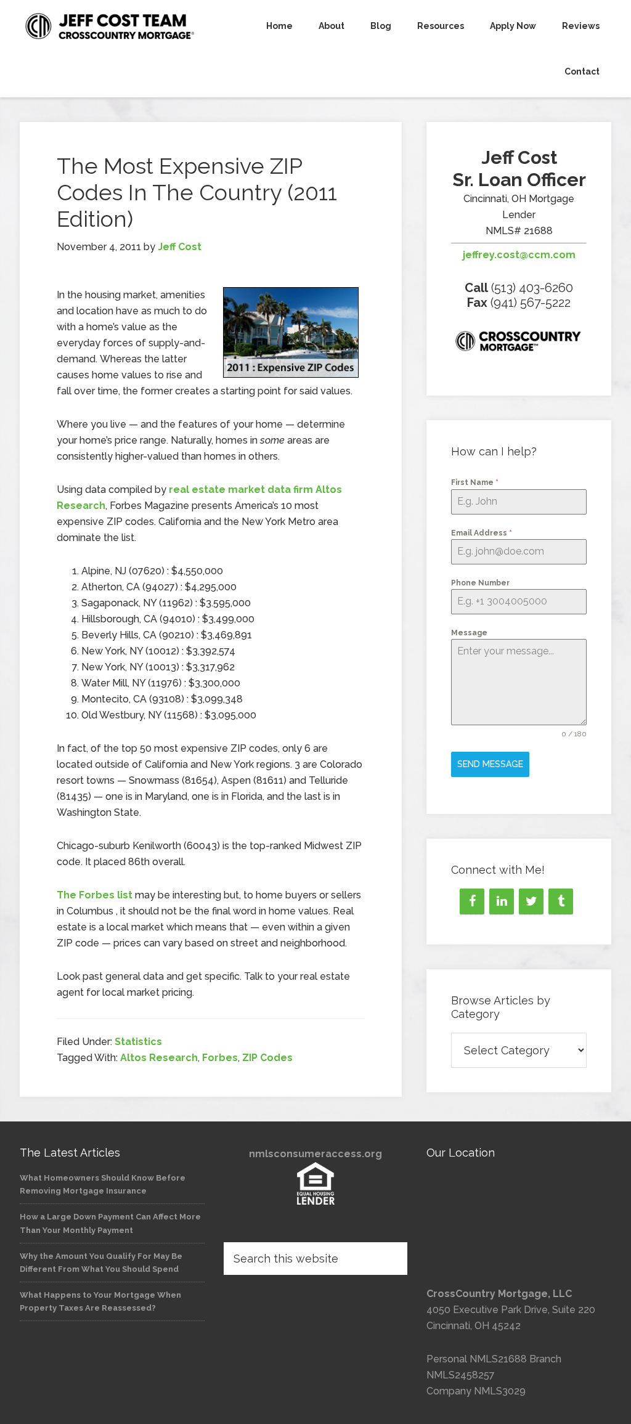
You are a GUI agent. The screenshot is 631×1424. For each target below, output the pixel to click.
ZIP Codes (267, 1058)
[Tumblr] (560, 901)
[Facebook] (472, 901)
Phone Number (480, 583)
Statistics (138, 1042)
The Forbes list (94, 895)
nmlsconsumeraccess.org (315, 1154)
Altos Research (159, 1058)
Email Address (481, 533)
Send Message (490, 764)
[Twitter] (531, 901)
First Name (475, 482)
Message (469, 633)
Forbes (220, 1058)
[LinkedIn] (501, 901)
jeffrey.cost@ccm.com (519, 255)
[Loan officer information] (519, 343)
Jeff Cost (112, 25)
